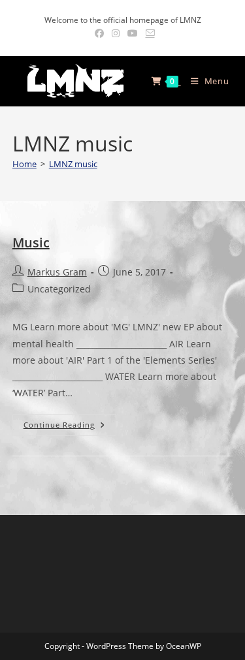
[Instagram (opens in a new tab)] (115, 33)
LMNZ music (73, 164)
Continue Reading (70, 424)
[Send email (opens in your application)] (148, 33)
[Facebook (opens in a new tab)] (99, 33)
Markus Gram (57, 272)
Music (31, 242)
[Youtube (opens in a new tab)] (132, 33)
